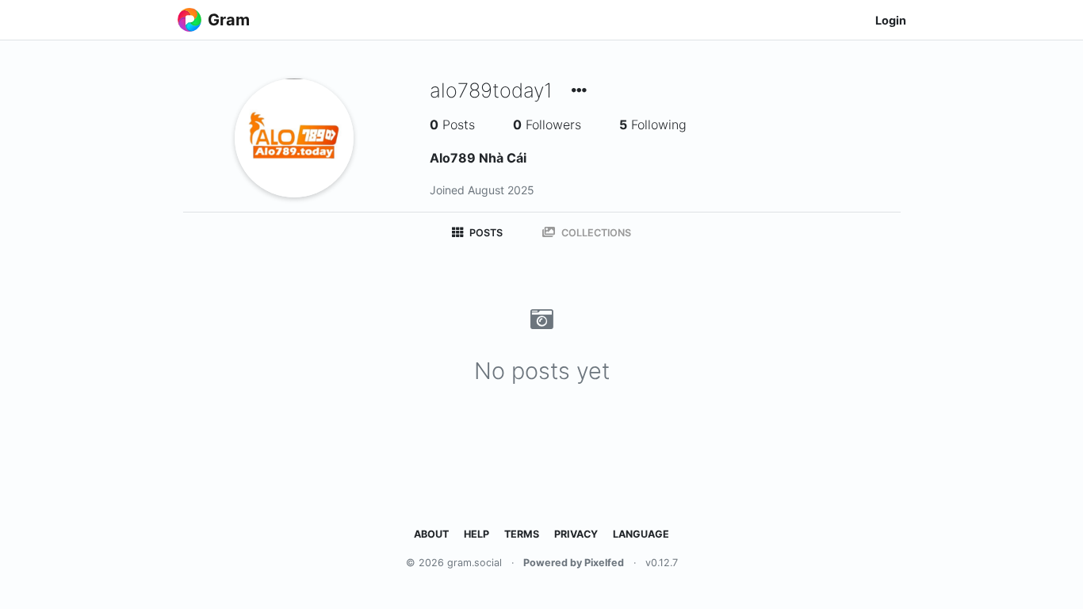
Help (476, 534)
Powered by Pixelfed (573, 563)
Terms (521, 534)
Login (890, 20)
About (431, 534)
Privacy (576, 534)
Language (641, 534)
